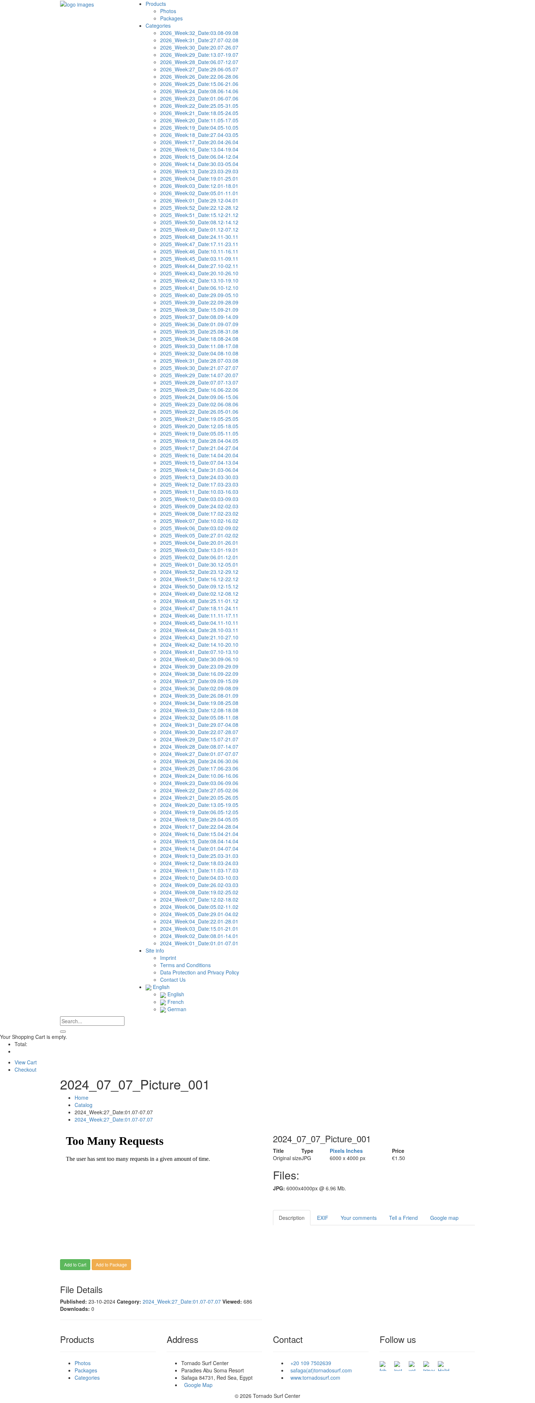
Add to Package (111, 1264)
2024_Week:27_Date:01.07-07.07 (199, 753)
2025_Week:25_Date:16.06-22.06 (199, 389)
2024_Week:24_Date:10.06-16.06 (199, 775)
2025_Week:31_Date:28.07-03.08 (199, 360)
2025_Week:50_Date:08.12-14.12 (199, 222)
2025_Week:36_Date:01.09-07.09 (199, 324)
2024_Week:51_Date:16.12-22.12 (199, 579)
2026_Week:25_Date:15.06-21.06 (199, 83)
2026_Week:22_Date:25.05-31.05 (199, 105)
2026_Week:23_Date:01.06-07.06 (199, 98)
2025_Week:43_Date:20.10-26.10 (199, 273)
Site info (155, 950)
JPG (306, 1158)
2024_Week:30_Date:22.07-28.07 (199, 732)
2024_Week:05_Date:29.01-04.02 (199, 914)
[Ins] (400, 1364)
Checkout (25, 1069)
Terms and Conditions (185, 965)
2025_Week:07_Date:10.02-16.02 (199, 520)
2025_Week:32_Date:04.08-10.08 (199, 353)
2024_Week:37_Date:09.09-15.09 (199, 681)
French (175, 1001)
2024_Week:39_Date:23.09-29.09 (199, 666)
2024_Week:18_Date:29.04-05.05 (199, 819)
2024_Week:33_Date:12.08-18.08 (199, 710)
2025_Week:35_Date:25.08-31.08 (199, 331)
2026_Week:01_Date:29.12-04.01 (199, 200)
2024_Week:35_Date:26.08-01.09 (199, 695)
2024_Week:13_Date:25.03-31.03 (199, 855)
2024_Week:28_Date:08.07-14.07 (199, 746)
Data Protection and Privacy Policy (199, 972)
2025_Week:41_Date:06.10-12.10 (199, 287)
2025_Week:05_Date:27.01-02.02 (199, 535)
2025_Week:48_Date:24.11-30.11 (199, 236)
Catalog (83, 1104)
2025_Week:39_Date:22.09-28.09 (199, 302)
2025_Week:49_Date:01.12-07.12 (199, 229)
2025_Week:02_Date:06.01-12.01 (199, 557)
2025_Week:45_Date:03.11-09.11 (199, 258)
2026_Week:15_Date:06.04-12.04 (199, 156)
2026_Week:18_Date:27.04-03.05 (199, 134)
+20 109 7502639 (309, 1363)
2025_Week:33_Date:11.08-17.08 (199, 346)
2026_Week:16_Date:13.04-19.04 (199, 149)
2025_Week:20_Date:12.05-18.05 (199, 426)
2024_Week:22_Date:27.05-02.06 (199, 790)
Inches (354, 1150)
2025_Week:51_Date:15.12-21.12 (199, 214)
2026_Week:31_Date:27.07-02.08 (199, 40)
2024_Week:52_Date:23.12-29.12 (199, 571)
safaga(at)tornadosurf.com (320, 1370)
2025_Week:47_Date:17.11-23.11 (199, 244)
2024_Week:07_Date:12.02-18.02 (199, 899)
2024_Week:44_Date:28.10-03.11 (199, 630)
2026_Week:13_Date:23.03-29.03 (199, 171)
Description (292, 1217)
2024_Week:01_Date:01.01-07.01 (199, 943)
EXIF (322, 1217)
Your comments (359, 1217)
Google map (444, 1217)
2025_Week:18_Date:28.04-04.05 (199, 440)
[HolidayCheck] (443, 1364)
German (176, 1009)
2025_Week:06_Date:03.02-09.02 (199, 528)
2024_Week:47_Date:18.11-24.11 (199, 608)
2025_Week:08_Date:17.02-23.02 (199, 513)
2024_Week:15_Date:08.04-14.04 (199, 841)
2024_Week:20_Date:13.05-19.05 (199, 804)
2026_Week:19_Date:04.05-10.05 (199, 127)
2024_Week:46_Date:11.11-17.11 (199, 615)
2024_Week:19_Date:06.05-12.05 (199, 812)
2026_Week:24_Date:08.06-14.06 (199, 91)
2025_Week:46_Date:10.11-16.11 (199, 251)
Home (81, 1097)
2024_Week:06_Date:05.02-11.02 (199, 906)
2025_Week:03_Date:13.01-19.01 (199, 549)
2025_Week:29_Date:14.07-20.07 (199, 375)
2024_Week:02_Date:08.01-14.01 (199, 935)
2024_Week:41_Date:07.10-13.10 (199, 651)
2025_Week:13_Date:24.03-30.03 (199, 477)
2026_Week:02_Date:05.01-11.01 (199, 193)
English (160, 986)
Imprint (168, 957)
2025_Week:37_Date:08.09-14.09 (199, 316)
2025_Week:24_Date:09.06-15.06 (199, 397)
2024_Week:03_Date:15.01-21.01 (199, 928)
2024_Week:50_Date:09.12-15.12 (199, 586)
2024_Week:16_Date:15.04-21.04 (199, 834)
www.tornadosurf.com (314, 1377)
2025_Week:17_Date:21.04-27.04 (199, 448)
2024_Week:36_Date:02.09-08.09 (199, 688)
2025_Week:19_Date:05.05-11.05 (199, 433)
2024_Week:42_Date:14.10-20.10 (199, 644)
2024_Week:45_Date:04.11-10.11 (199, 622)
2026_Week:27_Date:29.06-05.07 (199, 69)
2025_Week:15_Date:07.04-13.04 (199, 462)
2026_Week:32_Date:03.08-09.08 (199, 32)
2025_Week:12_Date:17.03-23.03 (199, 484)
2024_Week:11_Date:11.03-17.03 (199, 870)
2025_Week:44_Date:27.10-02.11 (199, 265)
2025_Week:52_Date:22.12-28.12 (199, 207)
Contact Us (173, 979)
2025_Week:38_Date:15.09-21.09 (199, 309)
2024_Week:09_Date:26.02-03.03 (199, 884)
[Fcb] (385, 1364)
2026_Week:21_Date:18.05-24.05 (199, 113)
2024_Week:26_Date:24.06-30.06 (199, 761)
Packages (171, 18)
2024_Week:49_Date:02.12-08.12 (199, 593)
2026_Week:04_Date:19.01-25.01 (199, 178)
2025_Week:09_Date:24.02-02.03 (199, 506)
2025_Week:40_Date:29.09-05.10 (199, 295)
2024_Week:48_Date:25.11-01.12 (199, 600)
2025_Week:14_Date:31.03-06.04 (199, 469)
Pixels (337, 1150)
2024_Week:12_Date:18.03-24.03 (199, 863)
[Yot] (414, 1364)
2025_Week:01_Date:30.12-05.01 (199, 564)
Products (156, 3)
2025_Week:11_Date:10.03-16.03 (199, 491)
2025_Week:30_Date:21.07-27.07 (199, 367)
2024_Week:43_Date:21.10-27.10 (199, 637)
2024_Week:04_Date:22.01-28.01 (199, 921)
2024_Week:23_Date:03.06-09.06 (199, 783)
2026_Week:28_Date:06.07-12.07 (199, 62)
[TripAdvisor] (429, 1364)
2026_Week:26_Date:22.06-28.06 (199, 76)
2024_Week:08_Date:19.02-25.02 (199, 892)
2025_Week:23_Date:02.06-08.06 (199, 404)
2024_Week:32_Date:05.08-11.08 (199, 717)
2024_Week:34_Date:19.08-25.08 (199, 702)
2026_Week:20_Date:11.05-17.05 (199, 120)
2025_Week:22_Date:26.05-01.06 (199, 411)
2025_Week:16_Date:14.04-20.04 (199, 455)
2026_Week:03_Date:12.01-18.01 (199, 185)
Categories (158, 25)
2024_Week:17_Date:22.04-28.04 (199, 826)
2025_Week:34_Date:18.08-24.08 (199, 338)
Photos (168, 11)
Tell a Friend (403, 1217)
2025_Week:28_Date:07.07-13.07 (199, 382)
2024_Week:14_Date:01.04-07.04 (199, 848)
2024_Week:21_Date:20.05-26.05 (199, 797)
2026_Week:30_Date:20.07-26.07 (199, 47)
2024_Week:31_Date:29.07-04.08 (199, 724)
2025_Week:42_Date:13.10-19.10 (199, 280)
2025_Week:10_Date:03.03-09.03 (199, 499)
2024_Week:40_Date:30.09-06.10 (199, 659)
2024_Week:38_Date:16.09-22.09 (199, 673)
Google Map (197, 1384)
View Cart (26, 1062)
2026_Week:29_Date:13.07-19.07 (199, 54)
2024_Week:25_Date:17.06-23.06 (199, 768)
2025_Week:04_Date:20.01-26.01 (199, 542)
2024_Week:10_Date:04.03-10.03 (199, 877)
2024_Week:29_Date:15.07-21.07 (199, 739)
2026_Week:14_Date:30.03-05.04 (199, 164)
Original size (287, 1158)
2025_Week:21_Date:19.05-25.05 (199, 418)
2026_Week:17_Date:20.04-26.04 (199, 142)
